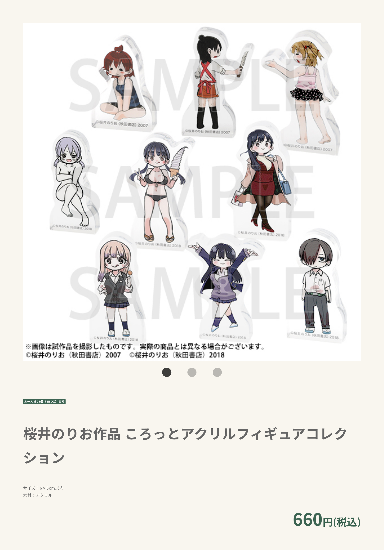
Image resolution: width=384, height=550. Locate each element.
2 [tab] (192, 372)
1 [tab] (166, 372)
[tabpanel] (192, 192)
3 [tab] (217, 372)
